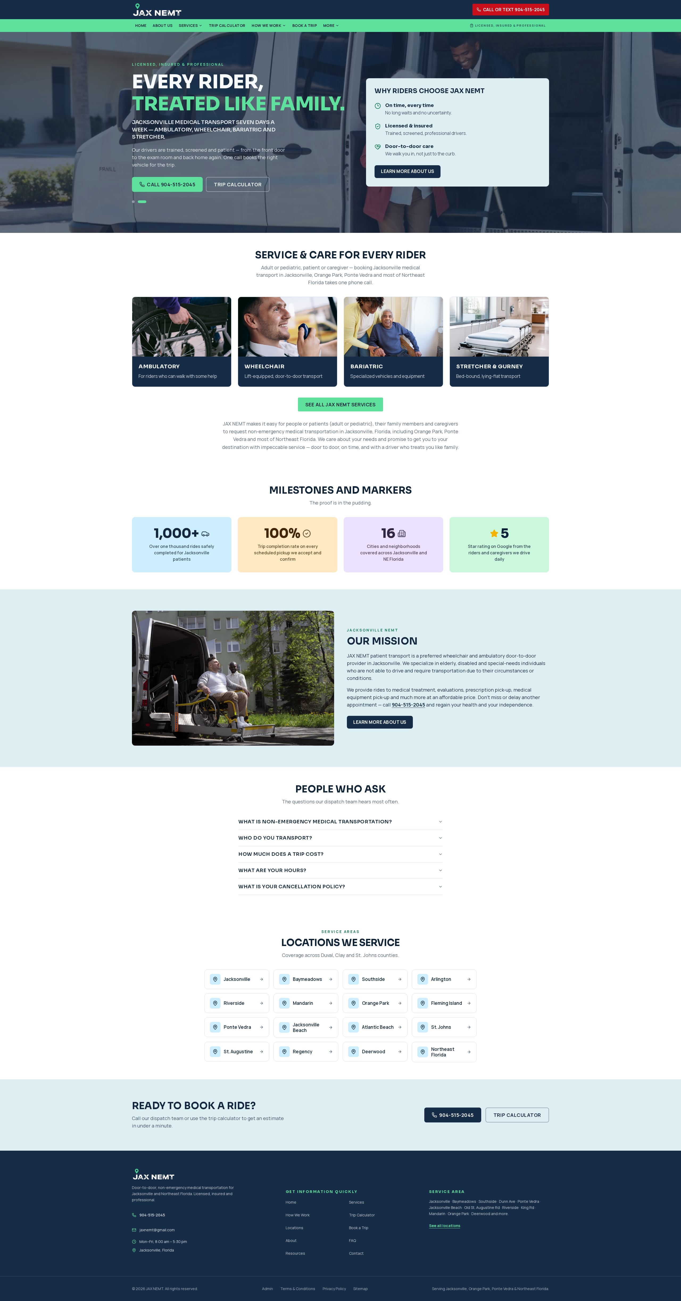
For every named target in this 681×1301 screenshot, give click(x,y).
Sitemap (360, 1288)
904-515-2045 (408, 704)
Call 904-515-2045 (171, 184)
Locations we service (340, 943)
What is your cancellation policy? (291, 887)
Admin (267, 1288)
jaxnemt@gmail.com (157, 1229)
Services (188, 25)
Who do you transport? (275, 838)
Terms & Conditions (297, 1288)
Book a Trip (304, 25)
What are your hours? (272, 870)
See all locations (444, 1225)
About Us (162, 25)
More (328, 25)
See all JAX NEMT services (340, 404)
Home (140, 25)
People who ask (340, 789)
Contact (356, 1253)
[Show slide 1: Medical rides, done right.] (133, 201)
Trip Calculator (227, 25)
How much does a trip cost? (281, 854)
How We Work (266, 25)
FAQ (352, 1240)
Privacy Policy (334, 1288)
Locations (294, 1227)
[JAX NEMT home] (157, 9)
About (291, 1240)
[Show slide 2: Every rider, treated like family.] (142, 201)
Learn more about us (407, 171)
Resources (295, 1253)
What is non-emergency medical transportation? (315, 822)
